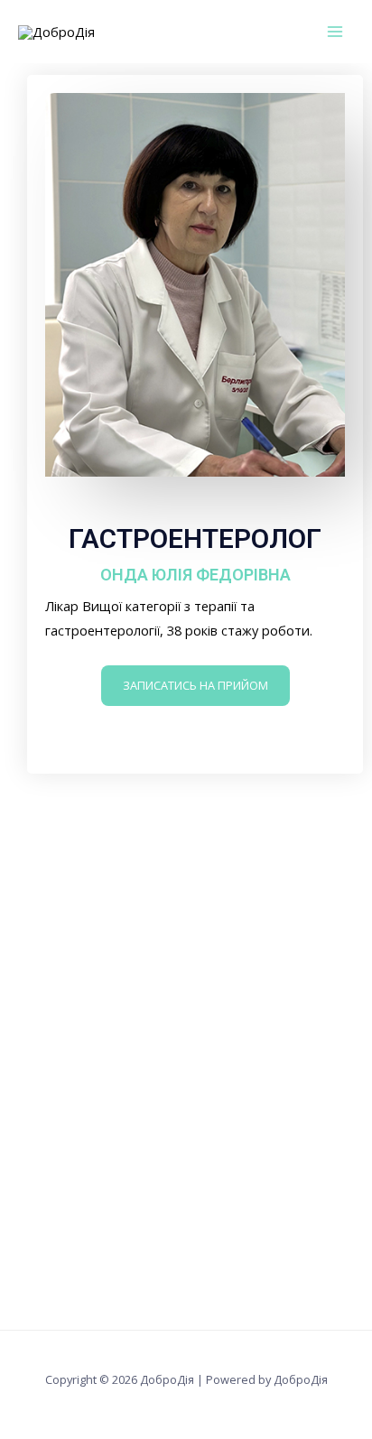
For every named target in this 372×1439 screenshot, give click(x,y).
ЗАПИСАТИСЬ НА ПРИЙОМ (195, 685)
